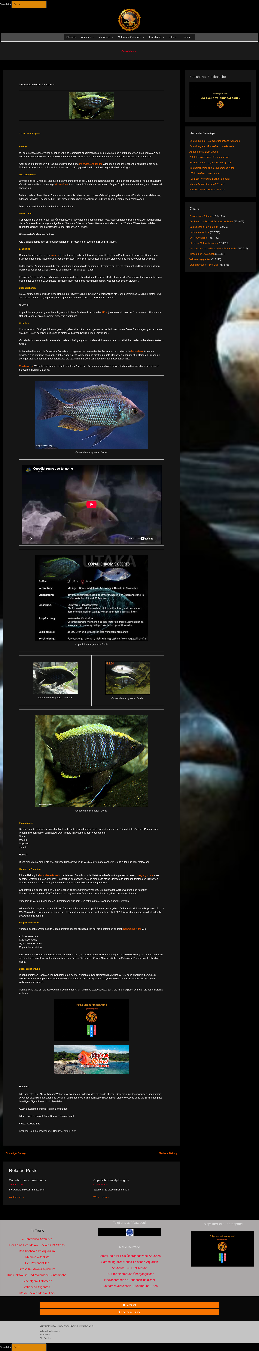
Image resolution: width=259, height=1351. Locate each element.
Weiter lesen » (16, 1197)
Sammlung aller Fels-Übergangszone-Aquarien (214, 141)
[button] (92, 37)
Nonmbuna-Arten (132, 929)
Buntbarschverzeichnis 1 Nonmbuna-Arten (212, 168)
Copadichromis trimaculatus (27, 1180)
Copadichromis (129, 51)
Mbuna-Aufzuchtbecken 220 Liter (207, 184)
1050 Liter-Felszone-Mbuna (204, 173)
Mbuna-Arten (61, 184)
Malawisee (137, 351)
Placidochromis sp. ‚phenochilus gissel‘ (210, 162)
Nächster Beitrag (169, 1153)
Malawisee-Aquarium (90, 164)
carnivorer (56, 255)
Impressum (45, 1334)
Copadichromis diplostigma (111, 1180)
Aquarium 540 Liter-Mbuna (203, 151)
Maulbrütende (26, 366)
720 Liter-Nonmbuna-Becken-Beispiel (209, 178)
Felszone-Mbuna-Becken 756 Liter (207, 189)
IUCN (104, 312)
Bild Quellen (45, 1338)
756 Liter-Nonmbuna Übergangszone (209, 157)
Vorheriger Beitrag (14, 1153)
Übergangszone (144, 875)
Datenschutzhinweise (50, 1331)
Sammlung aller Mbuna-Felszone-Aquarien (212, 146)
